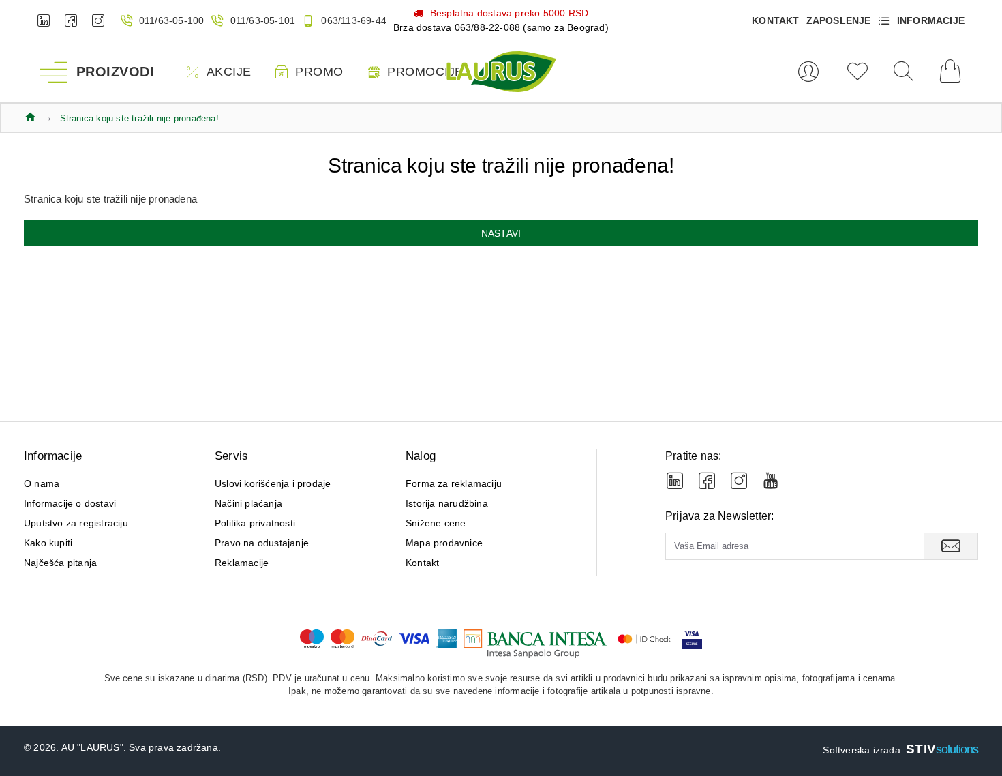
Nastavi (501, 233)
